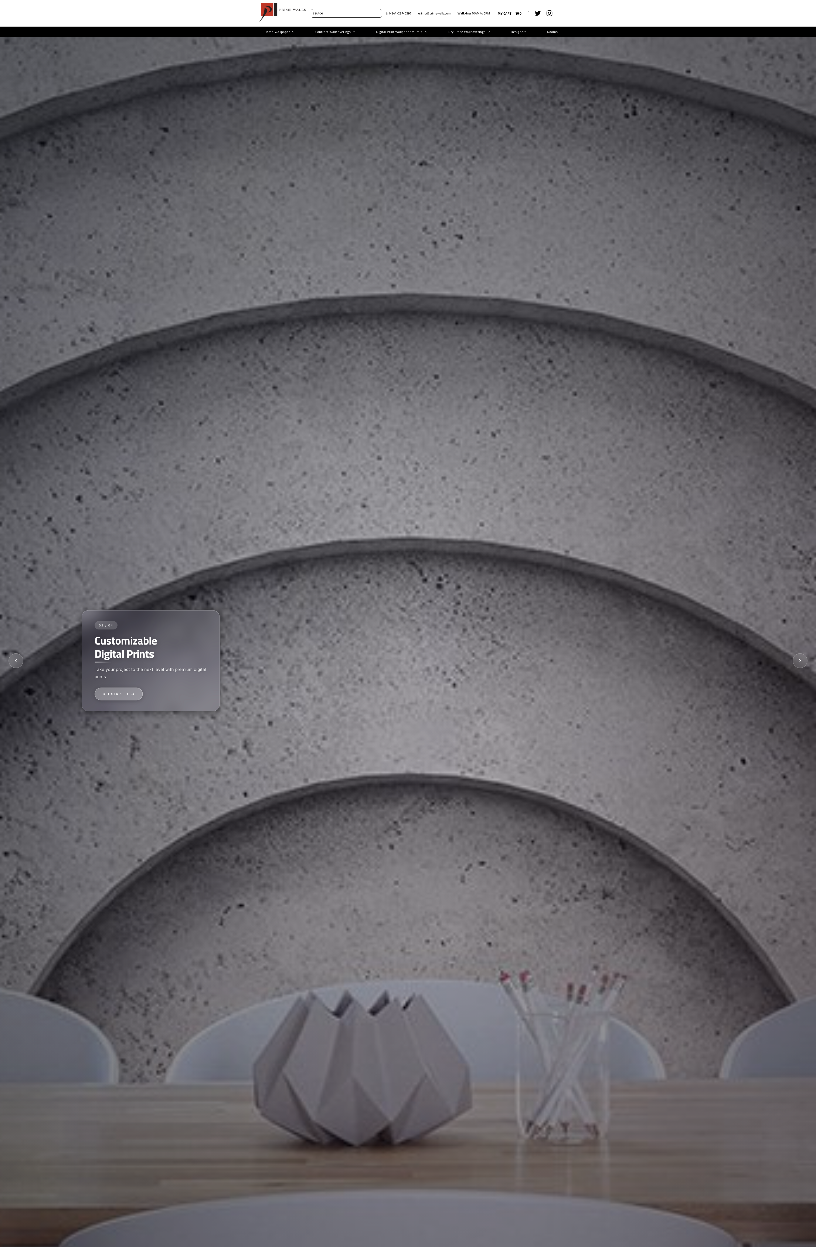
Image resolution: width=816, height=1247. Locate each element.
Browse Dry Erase (122, 694)
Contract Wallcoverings (333, 31)
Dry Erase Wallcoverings (467, 31)
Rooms (552, 31)
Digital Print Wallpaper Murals (399, 31)
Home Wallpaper (277, 31)
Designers (518, 31)
